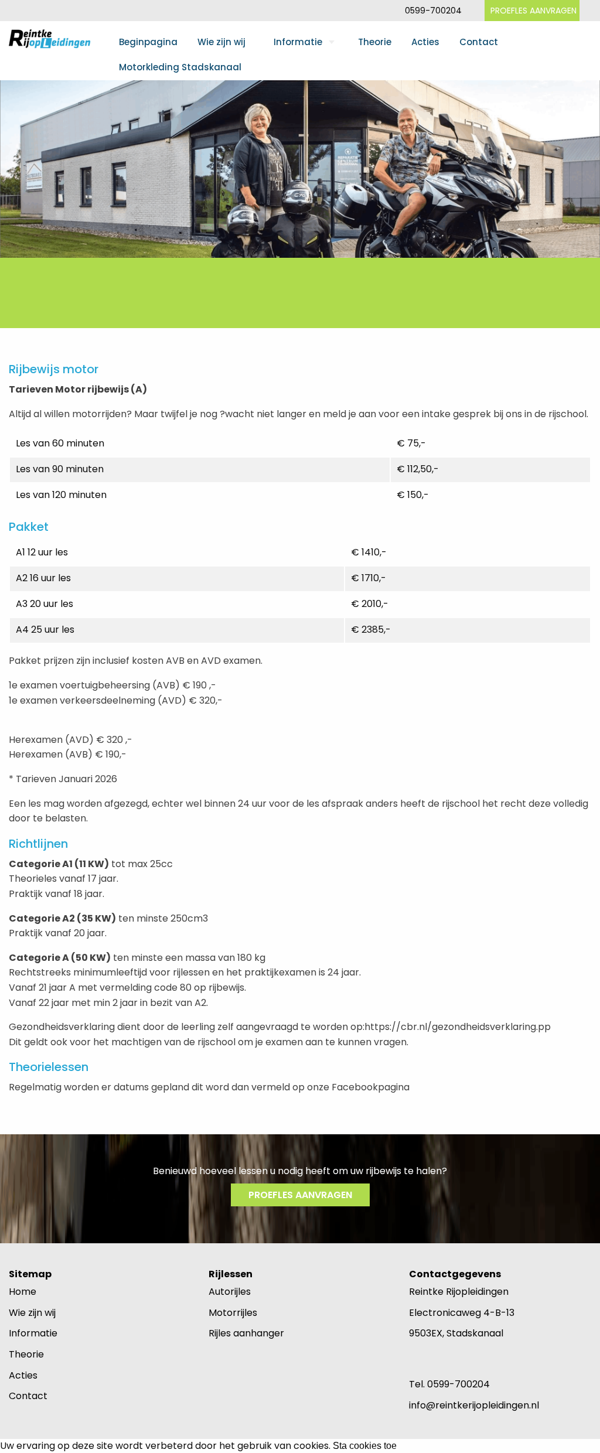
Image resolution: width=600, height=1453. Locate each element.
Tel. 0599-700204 (449, 1384)
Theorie (374, 42)
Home (22, 1291)
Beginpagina (148, 42)
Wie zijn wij (221, 42)
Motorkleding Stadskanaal (180, 67)
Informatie (298, 42)
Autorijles (230, 1291)
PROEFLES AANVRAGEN (533, 10)
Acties (425, 42)
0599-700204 (433, 10)
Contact (478, 42)
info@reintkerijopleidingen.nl (474, 1405)
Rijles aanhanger (246, 1333)
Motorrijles (233, 1312)
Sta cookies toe (365, 1446)
